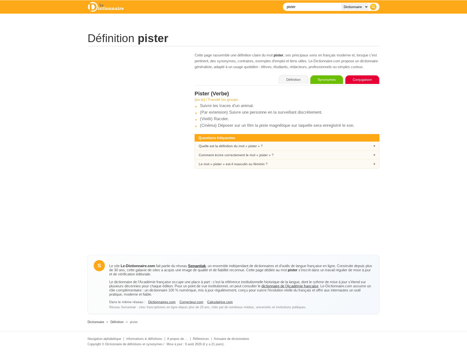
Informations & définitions (144, 339)
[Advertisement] (136, 86)
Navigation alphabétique (104, 339)
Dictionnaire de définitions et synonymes (133, 344)
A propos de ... (177, 339)
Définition (117, 322)
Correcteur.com (191, 302)
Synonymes (327, 79)
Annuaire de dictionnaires (231, 339)
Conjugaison (362, 79)
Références (201, 339)
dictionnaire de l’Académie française (289, 286)
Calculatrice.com (220, 302)
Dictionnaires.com (162, 302)
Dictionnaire (96, 322)
